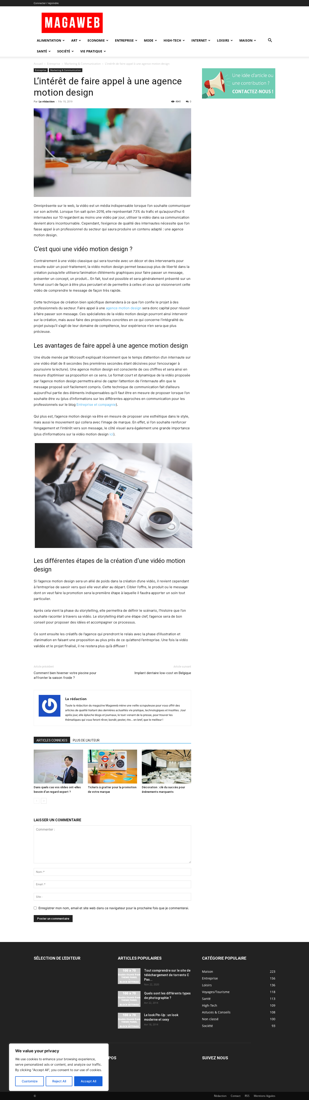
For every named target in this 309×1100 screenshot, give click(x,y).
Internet (199, 40)
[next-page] (44, 801)
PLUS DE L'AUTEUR (86, 740)
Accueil (38, 64)
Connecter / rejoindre (46, 3)
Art (74, 40)
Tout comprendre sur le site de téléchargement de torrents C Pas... (167, 975)
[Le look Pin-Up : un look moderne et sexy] (129, 1021)
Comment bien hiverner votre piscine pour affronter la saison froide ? (65, 675)
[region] (59, 1067)
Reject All (59, 1081)
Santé (42, 51)
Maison (245, 40)
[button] (269, 41)
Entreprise (124, 40)
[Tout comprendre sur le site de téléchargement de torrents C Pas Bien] (129, 976)
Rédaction (220, 1096)
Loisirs (223, 40)
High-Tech (172, 40)
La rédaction (47, 101)
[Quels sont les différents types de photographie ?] (129, 999)
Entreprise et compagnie (96, 404)
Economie (96, 40)
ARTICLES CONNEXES (51, 740)
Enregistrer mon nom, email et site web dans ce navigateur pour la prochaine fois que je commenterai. (113, 908)
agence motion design (123, 308)
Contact (235, 1096)
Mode (148, 40)
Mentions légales (264, 1096)
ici (111, 434)
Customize (30, 1081)
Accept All (88, 1081)
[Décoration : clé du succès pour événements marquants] (166, 767)
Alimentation (49, 40)
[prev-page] (36, 801)
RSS (247, 1096)
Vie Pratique (91, 51)
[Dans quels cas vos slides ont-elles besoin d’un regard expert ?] (58, 767)
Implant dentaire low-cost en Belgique (162, 673)
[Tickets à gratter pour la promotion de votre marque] (112, 767)
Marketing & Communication (82, 64)
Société (63, 51)
